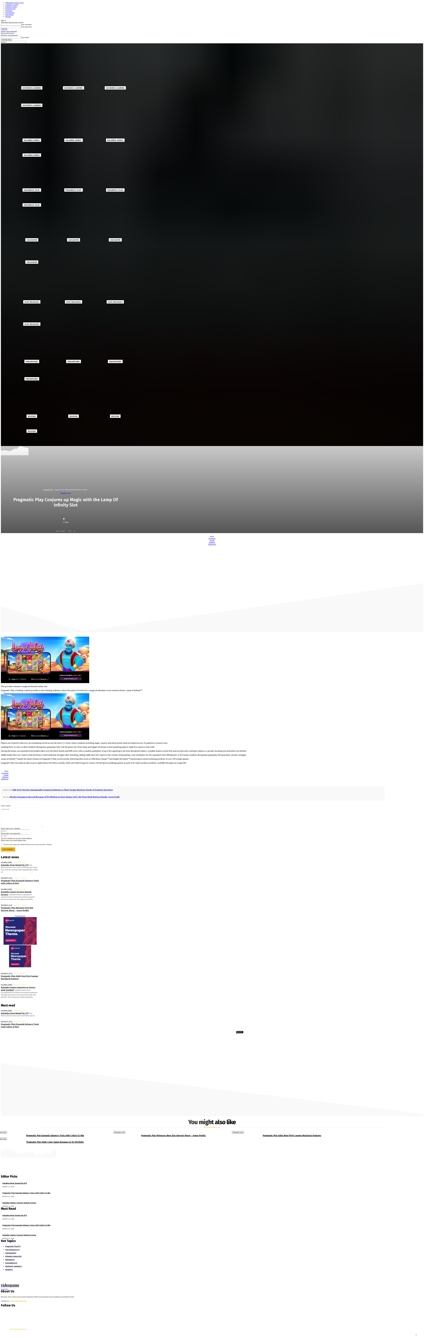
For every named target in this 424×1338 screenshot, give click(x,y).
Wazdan (8, 17)
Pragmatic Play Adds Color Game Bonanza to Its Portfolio (55, 1142)
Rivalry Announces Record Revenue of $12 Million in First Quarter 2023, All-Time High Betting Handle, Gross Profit (65, 797)
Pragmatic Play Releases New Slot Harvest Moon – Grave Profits (173, 1135)
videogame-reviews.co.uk (18, 1329)
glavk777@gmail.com (18, 1301)
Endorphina (9, 15)
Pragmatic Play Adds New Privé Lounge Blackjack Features (292, 1135)
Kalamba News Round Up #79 (14, 865)
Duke (67, 522)
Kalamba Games (11, 7)
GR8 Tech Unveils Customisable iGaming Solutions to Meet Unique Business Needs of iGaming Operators (62, 790)
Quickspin (8, 11)
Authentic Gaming (11, 5)
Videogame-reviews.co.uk (14, 3)
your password (26, 27)
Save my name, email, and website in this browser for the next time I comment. (28, 844)
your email (25, 37)
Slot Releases (10, 13)
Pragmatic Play (10, 9)
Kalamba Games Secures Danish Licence (19, 1203)
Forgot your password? (9, 31)
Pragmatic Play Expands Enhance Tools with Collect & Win (55, 1135)
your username (26, 24)
